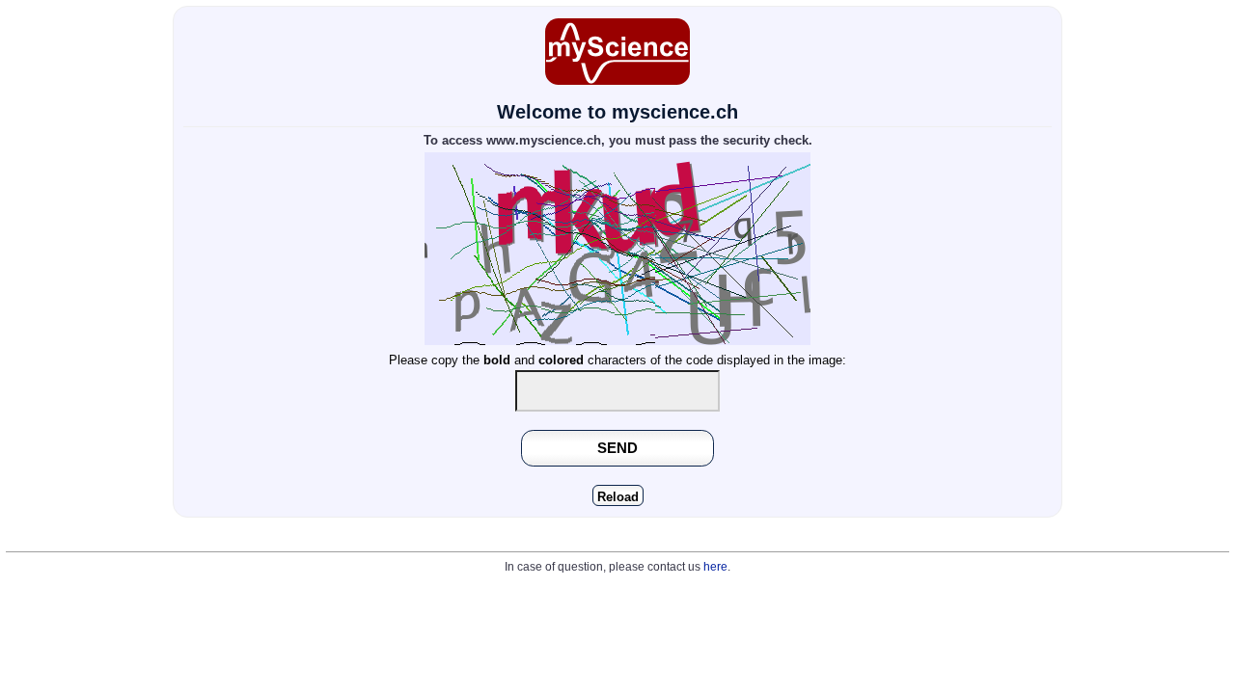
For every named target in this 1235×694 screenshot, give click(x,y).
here (715, 567)
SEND (617, 448)
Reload (618, 497)
